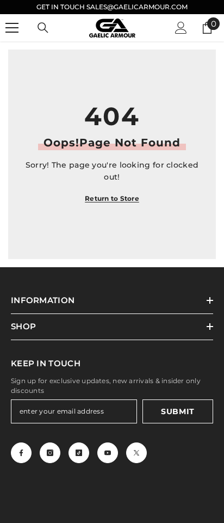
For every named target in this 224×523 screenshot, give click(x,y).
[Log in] (181, 28)
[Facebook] (21, 452)
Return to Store (112, 198)
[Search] (42, 27)
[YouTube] (107, 452)
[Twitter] (136, 452)
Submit (178, 411)
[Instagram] (50, 452)
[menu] (11, 27)
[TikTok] (79, 452)
